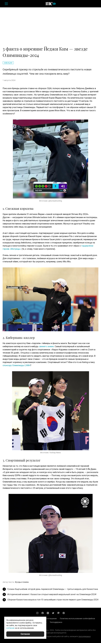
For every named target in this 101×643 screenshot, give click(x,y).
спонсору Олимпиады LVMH (16, 365)
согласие (10, 628)
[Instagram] (37, 613)
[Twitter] (53, 613)
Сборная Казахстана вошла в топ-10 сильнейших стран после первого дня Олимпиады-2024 (52, 599)
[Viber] (58, 613)
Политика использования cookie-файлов (77, 618)
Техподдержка (56, 622)
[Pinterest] (64, 613)
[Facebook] (43, 613)
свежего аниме (46, 346)
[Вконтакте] (48, 613)
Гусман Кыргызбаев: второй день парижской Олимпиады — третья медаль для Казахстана (52, 589)
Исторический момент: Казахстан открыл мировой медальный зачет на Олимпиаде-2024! (51, 594)
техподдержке (84, 636)
